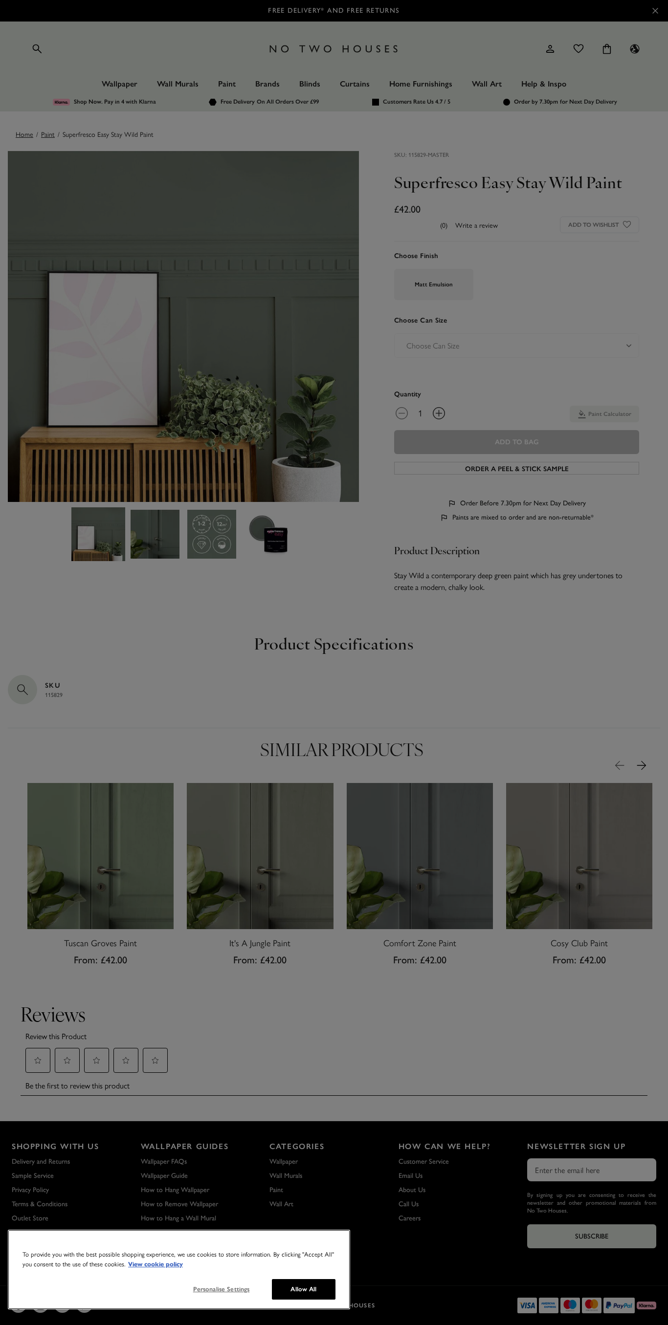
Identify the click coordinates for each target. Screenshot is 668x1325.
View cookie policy (155, 1264)
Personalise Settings (221, 1289)
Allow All (303, 1289)
